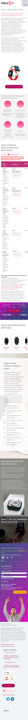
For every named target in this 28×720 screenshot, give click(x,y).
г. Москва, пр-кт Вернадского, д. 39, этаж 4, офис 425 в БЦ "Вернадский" (11, 657)
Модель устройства (6, 571)
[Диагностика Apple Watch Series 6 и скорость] (7, 104)
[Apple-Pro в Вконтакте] (12, 699)
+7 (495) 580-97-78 (9, 662)
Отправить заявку (20, 592)
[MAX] (3, 557)
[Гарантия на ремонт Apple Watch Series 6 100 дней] (20, 124)
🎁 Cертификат (8, 691)
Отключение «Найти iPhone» (9, 694)
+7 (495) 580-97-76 (9, 652)
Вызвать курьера (18, 548)
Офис (2, 575)
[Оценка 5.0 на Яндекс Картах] (9, 673)
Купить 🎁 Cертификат (10, 155)
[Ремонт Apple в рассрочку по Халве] (14, 716)
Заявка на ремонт (6, 548)
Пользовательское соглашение (7, 644)
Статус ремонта (8, 685)
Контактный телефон (6, 566)
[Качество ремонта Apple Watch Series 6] (20, 104)
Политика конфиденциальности (7, 646)
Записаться (16, 175)
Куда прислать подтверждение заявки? (11, 555)
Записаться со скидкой (14, 87)
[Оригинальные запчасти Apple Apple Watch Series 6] (7, 124)
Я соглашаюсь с (8, 585)
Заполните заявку (14, 311)
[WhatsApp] (12, 557)
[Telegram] (7, 557)
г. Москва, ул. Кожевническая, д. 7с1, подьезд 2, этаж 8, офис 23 (11, 667)
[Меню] (25, 3)
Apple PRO (7, 3)
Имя (2, 560)
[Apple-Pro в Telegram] (8, 699)
